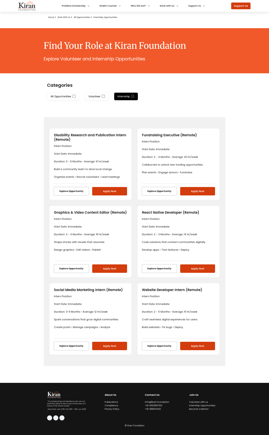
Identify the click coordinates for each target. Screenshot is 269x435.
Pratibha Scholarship (73, 5)
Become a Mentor (199, 409)
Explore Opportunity (71, 191)
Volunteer (94, 96)
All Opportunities (82, 17)
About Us (110, 395)
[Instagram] (49, 417)
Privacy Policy (112, 409)
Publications (111, 402)
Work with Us (167, 5)
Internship (124, 96)
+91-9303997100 (153, 405)
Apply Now (109, 191)
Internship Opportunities (105, 17)
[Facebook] (55, 417)
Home (51, 17)
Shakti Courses (108, 5)
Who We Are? (138, 5)
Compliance (111, 405)
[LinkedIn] (61, 417)
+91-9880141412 (153, 409)
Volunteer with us (198, 402)
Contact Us (152, 395)
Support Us (194, 5)
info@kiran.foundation (157, 402)
